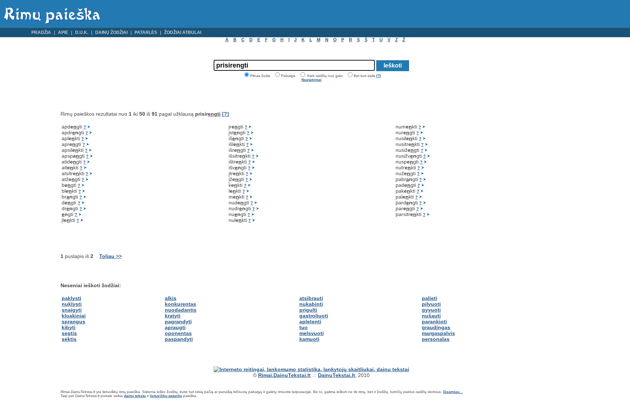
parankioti (434, 321)
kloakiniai (74, 316)
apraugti (175, 327)
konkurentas (180, 304)
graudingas (436, 327)
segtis (69, 333)
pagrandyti (178, 321)
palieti (429, 298)
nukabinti (311, 304)
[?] (378, 76)
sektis (69, 339)
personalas (436, 339)
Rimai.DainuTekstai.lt (284, 375)
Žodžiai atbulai (182, 32)
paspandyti (179, 339)
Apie (63, 32)
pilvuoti (431, 304)
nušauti (431, 316)
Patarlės (146, 32)
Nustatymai (312, 80)
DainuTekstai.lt (336, 375)
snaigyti (72, 310)
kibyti (68, 327)
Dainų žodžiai (111, 32)
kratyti (172, 316)
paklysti (71, 298)
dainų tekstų (135, 396)
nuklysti (72, 304)
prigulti (308, 310)
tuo (303, 327)
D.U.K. (81, 32)
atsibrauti (311, 298)
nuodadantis (181, 310)
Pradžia (41, 32)
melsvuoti (311, 333)
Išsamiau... (453, 392)
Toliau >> (110, 256)
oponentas (178, 333)
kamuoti (309, 339)
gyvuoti (431, 310)
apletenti (310, 321)
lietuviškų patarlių (166, 396)
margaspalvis (438, 333)
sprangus (73, 321)
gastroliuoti (313, 316)
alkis (170, 298)
